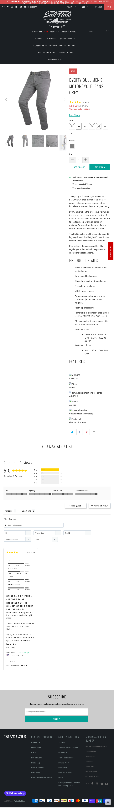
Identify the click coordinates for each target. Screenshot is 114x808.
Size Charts (35, 773)
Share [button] (12, 661)
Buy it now (100, 167)
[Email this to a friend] (94, 432)
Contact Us (35, 743)
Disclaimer (62, 768)
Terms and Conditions (66, 758)
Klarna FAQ (35, 763)
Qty (70, 154)
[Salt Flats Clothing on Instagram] (12, 7)
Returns (34, 753)
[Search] (107, 31)
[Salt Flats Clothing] (57, 19)
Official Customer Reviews (41, 778)
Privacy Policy (63, 763)
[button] (55, 31)
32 (85, 126)
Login (100, 7)
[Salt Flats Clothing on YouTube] (20, 7)
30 (79, 126)
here (67, 3)
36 (99, 126)
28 (72, 126)
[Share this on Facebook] (79, 432)
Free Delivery (36, 748)
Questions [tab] (26, 511)
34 (92, 126)
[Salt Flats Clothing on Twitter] (16, 7)
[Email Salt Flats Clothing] (3, 7)
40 (72, 134)
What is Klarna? (37, 768)
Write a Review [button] (101, 506)
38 (105, 126)
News (60, 778)
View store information (81, 188)
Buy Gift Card (36, 758)
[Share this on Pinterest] (87, 432)
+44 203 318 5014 (30, 7)
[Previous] (6, 99)
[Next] (64, 99)
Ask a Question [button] (77, 506)
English (70, 7)
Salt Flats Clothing (17, 801)
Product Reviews (65, 773)
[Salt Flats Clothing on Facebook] (7, 7)
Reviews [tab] (8, 511)
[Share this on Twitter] (72, 432)
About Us (61, 743)
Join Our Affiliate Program (68, 748)
